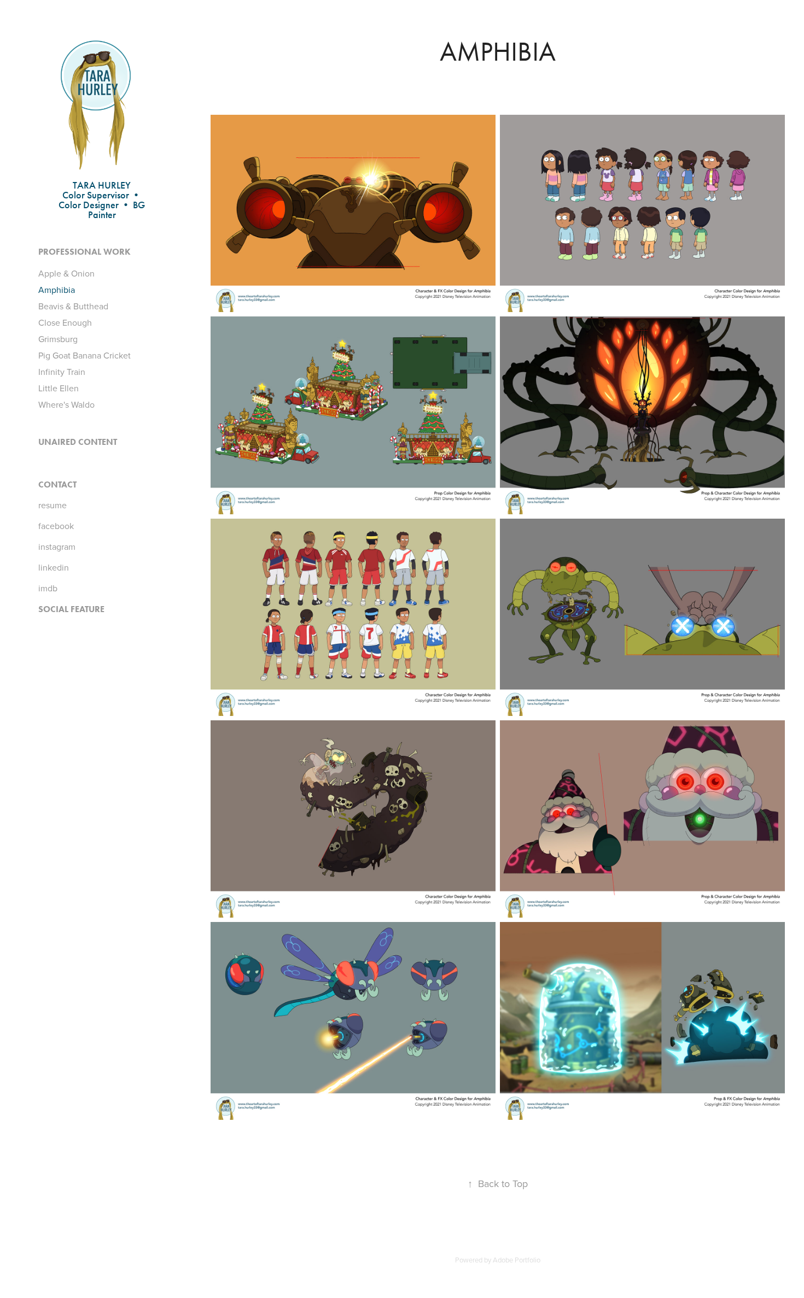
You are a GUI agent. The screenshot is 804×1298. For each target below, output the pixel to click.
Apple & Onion (66, 273)
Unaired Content (77, 442)
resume (52, 505)
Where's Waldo (66, 404)
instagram (56, 547)
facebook (56, 526)
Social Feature (71, 609)
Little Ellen (58, 388)
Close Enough (65, 322)
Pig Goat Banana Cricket (84, 355)
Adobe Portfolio (516, 1260)
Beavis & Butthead (73, 306)
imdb (47, 588)
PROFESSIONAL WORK (84, 251)
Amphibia (56, 290)
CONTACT (57, 484)
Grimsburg (58, 339)
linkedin (53, 567)
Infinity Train (61, 372)
